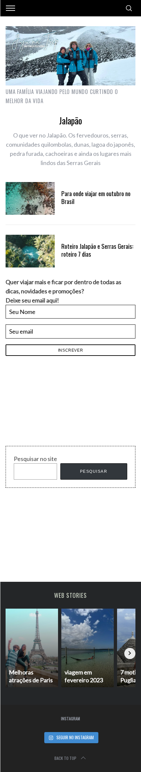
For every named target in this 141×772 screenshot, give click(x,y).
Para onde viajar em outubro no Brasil (96, 197)
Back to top (65, 758)
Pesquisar (94, 471)
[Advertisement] (55, 403)
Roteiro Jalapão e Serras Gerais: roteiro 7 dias (97, 250)
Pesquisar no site (35, 458)
